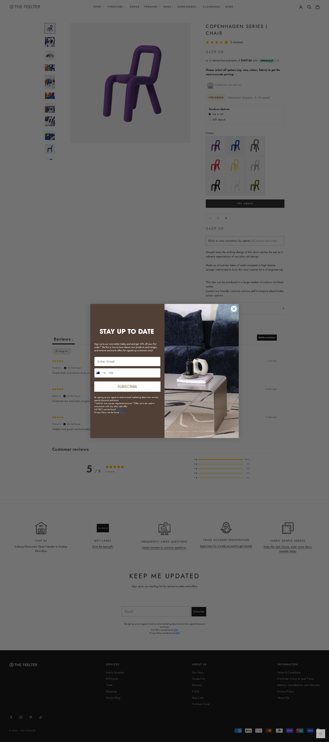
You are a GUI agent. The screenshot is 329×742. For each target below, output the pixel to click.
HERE (122, 412)
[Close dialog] (234, 308)
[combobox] (100, 372)
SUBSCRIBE (127, 386)
